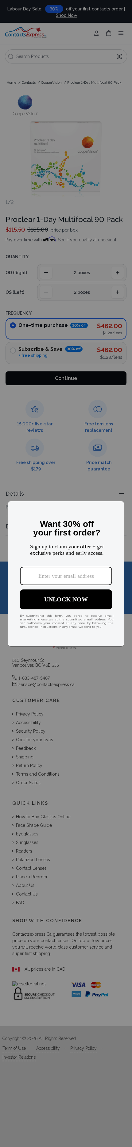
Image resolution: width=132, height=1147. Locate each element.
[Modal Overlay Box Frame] (66, 573)
